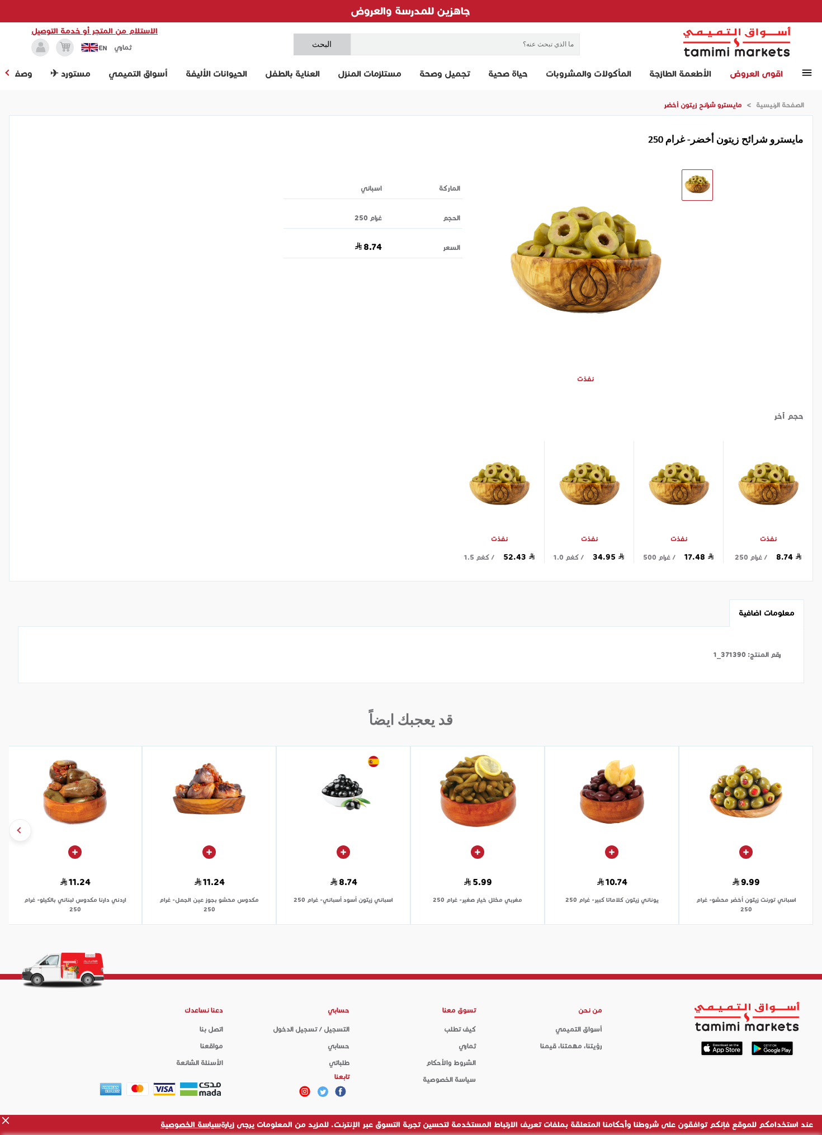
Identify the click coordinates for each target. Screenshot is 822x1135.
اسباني (371, 188)
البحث (322, 44)
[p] (305, 1091)
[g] (340, 1091)
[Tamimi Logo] (737, 42)
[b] (323, 1091)
